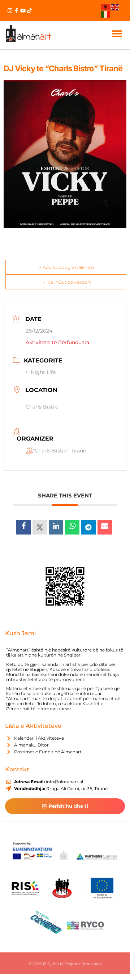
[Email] (105, 527)
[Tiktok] (29, 10)
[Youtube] (23, 10)
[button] (117, 33)
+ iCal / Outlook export (67, 282)
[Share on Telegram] (88, 527)
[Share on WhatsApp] (72, 527)
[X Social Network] (39, 527)
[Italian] (105, 13)
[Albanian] (105, 7)
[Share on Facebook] (23, 527)
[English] (115, 7)
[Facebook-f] (16, 10)
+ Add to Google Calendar (67, 267)
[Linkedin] (56, 527)
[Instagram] (10, 10)
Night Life (43, 372)
